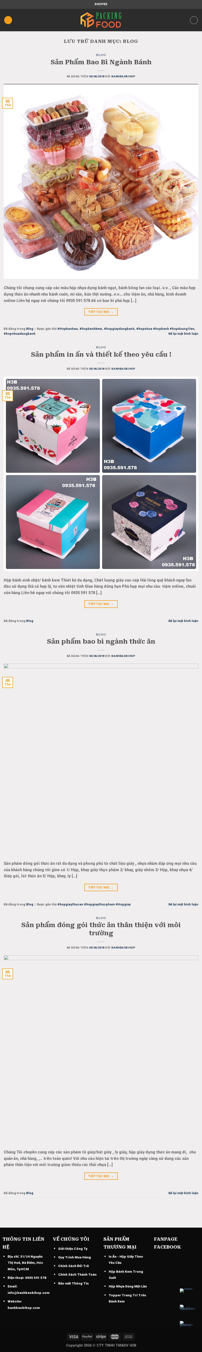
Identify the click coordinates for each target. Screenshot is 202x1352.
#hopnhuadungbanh (19, 333)
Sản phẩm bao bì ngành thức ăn (101, 641)
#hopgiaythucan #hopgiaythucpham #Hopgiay (94, 904)
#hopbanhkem (91, 329)
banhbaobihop (123, 76)
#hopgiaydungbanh (119, 329)
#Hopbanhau (67, 329)
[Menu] (8, 20)
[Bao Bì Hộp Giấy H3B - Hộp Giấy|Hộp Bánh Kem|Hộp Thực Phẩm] (101, 20)
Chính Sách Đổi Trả (73, 1266)
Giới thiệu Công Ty (72, 1249)
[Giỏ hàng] (194, 20)
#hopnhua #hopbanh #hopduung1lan (165, 329)
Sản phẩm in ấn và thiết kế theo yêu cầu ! (101, 354)
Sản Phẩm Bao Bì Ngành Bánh (101, 62)
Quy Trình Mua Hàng (74, 1257)
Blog (101, 55)
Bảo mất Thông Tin (73, 1283)
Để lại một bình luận (183, 333)
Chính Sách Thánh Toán (77, 1274)
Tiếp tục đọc (101, 312)
